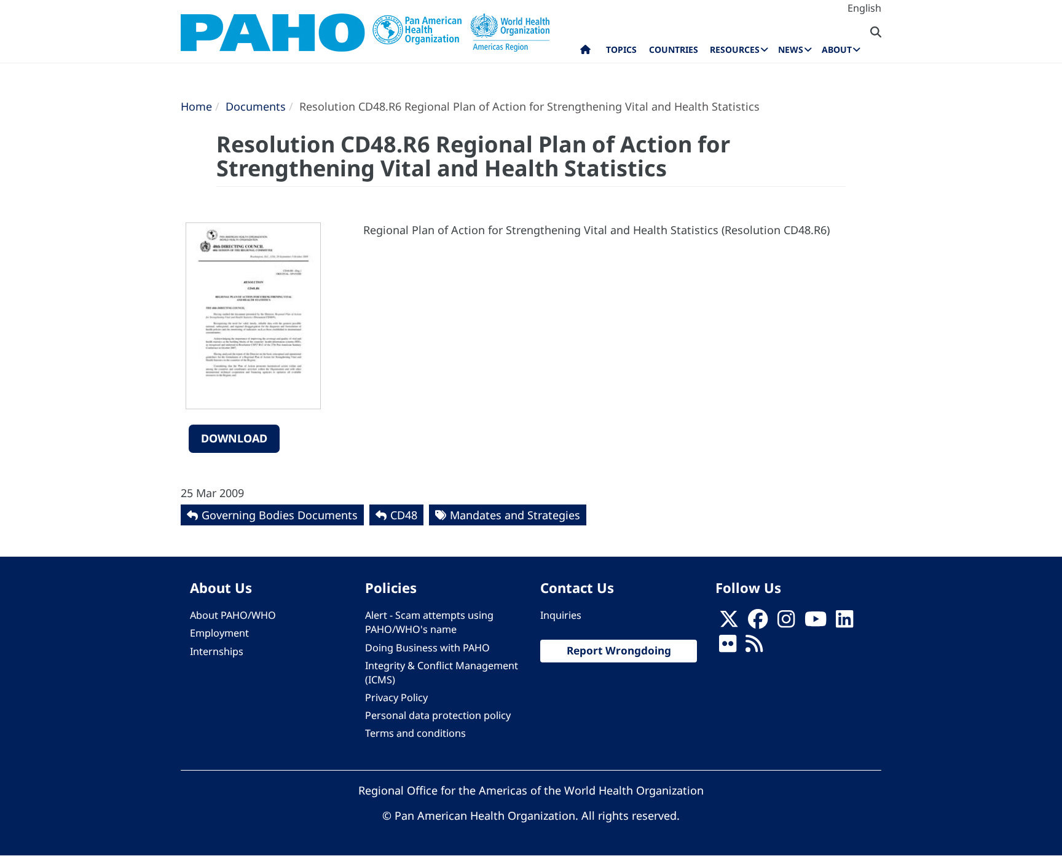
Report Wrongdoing (619, 650)
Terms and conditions (415, 733)
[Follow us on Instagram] (786, 622)
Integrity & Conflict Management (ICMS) (441, 672)
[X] (729, 622)
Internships (216, 651)
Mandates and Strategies (515, 515)
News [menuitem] (790, 49)
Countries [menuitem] (673, 49)
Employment (219, 633)
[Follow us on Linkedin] (844, 622)
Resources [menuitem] (735, 49)
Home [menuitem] (585, 52)
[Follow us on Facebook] (758, 622)
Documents (256, 106)
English (864, 8)
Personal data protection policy (438, 715)
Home (196, 106)
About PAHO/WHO (233, 615)
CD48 (403, 515)
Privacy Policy (396, 697)
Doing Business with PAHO (427, 647)
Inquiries (560, 615)
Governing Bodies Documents (280, 515)
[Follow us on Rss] (754, 647)
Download (234, 438)
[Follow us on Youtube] (815, 622)
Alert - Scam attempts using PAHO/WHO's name (429, 622)
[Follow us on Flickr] (727, 647)
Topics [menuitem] (621, 49)
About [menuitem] (837, 49)
